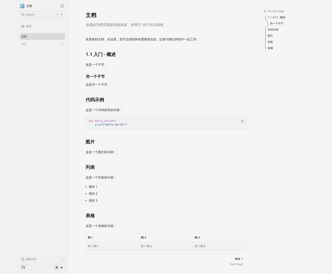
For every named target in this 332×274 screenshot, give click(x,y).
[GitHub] (23, 267)
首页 (28, 26)
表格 (90, 215)
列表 (90, 167)
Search (44, 14)
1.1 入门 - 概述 (101, 54)
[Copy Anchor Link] (119, 54)
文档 (29, 6)
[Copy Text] (242, 121)
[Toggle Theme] (59, 267)
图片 (90, 142)
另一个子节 (95, 76)
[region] (166, 123)
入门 (24, 44)
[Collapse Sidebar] (62, 6)
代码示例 (95, 99)
